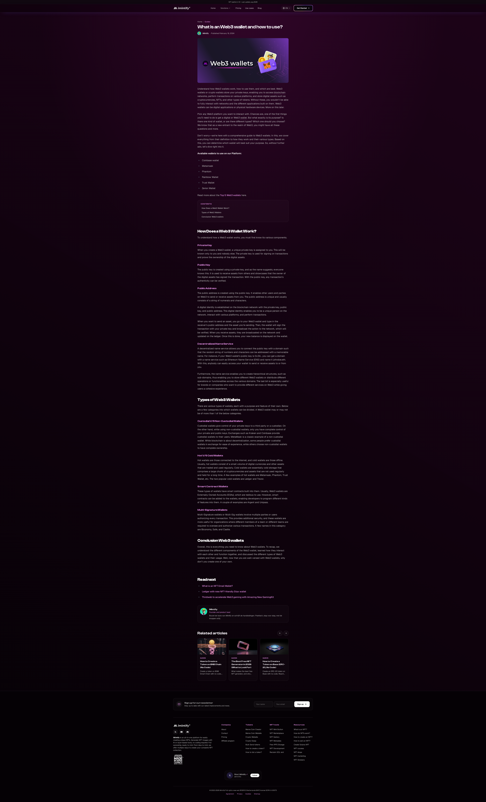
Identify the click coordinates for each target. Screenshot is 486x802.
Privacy (239, 794)
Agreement (230, 794)
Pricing (238, 8)
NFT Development (277, 748)
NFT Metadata (275, 741)
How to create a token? (255, 748)
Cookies (248, 794)
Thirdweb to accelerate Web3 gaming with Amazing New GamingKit (238, 597)
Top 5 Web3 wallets (230, 195)
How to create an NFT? (303, 737)
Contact (224, 733)
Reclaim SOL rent (277, 752)
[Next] (286, 633)
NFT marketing (300, 756)
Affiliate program (227, 741)
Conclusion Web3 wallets (213, 217)
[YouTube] (181, 732)
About (223, 729)
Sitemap (257, 794)
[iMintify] (182, 8)
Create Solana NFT (301, 744)
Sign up (300, 704)
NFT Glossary (299, 760)
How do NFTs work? (302, 733)
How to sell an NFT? (302, 741)
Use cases (249, 8)
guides (207, 22)
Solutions (224, 8)
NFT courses (299, 748)
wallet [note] (243, 117)
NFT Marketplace (277, 733)
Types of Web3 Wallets (211, 212)
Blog (259, 8)
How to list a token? (254, 752)
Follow (254, 775)
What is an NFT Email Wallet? (217, 585)
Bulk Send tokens (253, 744)
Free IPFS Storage (277, 744)
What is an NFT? (300, 729)
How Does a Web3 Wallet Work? (215, 208)
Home (213, 8)
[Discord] (187, 732)
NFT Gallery (274, 737)
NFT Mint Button (276, 729)
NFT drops (298, 752)
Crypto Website (252, 737)
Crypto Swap (251, 741)
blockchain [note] (279, 92)
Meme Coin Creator (253, 729)
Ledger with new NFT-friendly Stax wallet (224, 591)
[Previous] (279, 633)
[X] (175, 732)
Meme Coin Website (254, 733)
